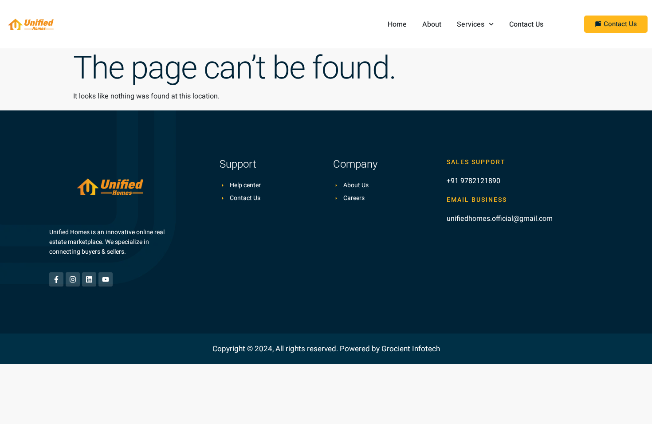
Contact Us (526, 24)
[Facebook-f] (56, 279)
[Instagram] (73, 279)
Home (397, 24)
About (431, 24)
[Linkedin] (89, 279)
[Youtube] (105, 279)
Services (470, 24)
